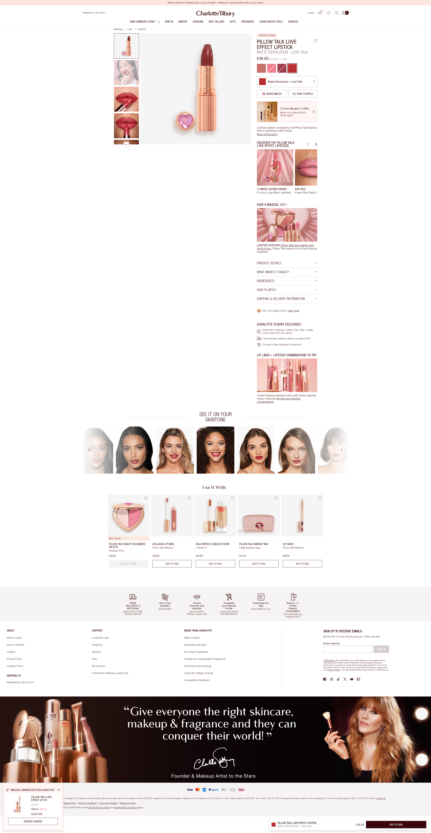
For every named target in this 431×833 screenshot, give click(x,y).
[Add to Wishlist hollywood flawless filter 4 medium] (232, 498)
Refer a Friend (192, 637)
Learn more (293, 310)
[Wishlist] (328, 13)
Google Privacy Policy (99, 807)
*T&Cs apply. (329, 660)
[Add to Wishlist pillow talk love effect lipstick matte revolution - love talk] (315, 40)
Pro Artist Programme (196, 651)
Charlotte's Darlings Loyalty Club (110, 673)
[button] (337, 13)
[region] (33, 807)
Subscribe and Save (195, 644)
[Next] (315, 144)
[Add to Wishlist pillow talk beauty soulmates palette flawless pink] (145, 498)
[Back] (307, 144)
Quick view (36, 813)
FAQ (94, 658)
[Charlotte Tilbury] (215, 13)
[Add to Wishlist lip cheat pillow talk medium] (319, 498)
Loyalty (310, 12)
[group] (275, 173)
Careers (11, 651)
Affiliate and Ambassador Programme (204, 658)
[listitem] (145, 22)
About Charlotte (15, 644)
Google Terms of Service (126, 807)
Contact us (381, 798)
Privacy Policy (14, 658)
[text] (129, 563)
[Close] (59, 790)
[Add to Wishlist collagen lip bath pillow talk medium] (189, 498)
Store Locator (14, 637)
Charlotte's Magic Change (198, 673)
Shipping (97, 644)
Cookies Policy (15, 666)
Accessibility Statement (197, 680)
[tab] (126, 46)
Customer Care (100, 637)
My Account (98, 666)
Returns (96, 651)
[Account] (320, 13)
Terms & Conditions (87, 803)
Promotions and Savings (197, 666)
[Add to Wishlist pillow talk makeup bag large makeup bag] (276, 498)
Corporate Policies (108, 803)
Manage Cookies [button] (128, 803)
